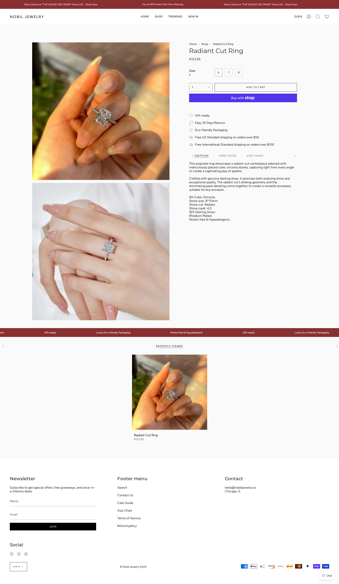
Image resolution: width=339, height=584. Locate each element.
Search (122, 487)
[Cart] (326, 17)
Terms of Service (129, 518)
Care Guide (125, 503)
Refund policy (127, 526)
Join (52, 526)
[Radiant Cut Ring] (169, 392)
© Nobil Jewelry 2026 (133, 566)
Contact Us (125, 495)
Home (193, 44)
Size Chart (124, 510)
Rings (204, 44)
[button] (158, 17)
